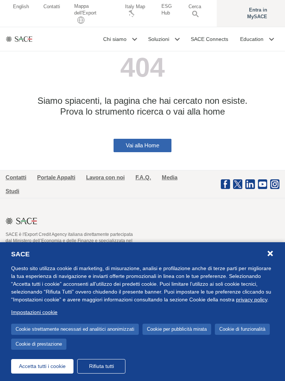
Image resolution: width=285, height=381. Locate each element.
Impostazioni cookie (34, 312)
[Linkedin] (250, 184)
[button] (135, 39)
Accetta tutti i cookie (42, 366)
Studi (12, 191)
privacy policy (251, 299)
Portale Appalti (56, 177)
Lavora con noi (105, 177)
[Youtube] (262, 184)
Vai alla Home (142, 145)
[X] (237, 184)
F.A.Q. (143, 177)
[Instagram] (274, 184)
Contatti (16, 177)
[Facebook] (225, 184)
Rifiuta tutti (101, 366)
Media (169, 177)
